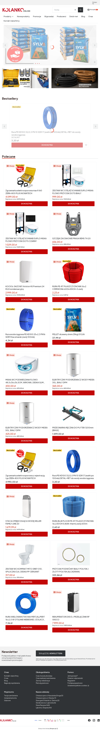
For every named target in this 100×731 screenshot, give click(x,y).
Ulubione (7, 700)
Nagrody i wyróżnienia (12, 683)
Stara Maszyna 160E (43, 705)
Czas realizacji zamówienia (45, 678)
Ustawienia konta (10, 698)
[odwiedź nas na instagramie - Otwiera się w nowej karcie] (93, 720)
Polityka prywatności (75, 683)
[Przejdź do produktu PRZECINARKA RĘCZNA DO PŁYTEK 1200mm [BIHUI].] (73, 413)
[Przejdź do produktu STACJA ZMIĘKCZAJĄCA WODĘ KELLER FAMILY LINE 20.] (26, 506)
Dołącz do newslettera (50, 653)
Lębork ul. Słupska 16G (44, 708)
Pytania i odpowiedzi (75, 678)
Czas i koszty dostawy (44, 676)
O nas (6, 678)
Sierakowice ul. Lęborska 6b (46, 703)
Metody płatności (42, 683)
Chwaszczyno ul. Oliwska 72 (46, 698)
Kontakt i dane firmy (11, 676)
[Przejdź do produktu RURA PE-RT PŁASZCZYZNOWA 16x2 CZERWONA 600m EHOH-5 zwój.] (73, 272)
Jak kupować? (73, 676)
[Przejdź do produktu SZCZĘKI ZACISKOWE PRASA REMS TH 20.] (73, 224)
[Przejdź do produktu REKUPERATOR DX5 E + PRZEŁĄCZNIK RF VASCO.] (73, 602)
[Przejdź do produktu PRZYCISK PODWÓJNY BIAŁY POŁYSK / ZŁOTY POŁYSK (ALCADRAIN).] (73, 554)
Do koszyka (47, 145)
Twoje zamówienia (11, 696)
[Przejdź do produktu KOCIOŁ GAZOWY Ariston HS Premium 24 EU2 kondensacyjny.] (26, 272)
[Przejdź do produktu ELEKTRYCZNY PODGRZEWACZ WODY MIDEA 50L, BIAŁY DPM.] (26, 413)
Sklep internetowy (47, 728)
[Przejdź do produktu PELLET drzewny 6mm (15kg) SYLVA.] (73, 320)
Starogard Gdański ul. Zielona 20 (47, 700)
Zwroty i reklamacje (43, 681)
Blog (6, 681)
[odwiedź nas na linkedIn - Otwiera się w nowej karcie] (98, 720)
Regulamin (71, 681)
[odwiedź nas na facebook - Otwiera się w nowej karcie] (89, 720)
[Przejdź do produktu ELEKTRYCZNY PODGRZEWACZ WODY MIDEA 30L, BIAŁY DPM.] (73, 365)
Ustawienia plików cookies (77, 685)
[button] (80, 9)
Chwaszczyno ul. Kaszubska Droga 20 (49, 696)
